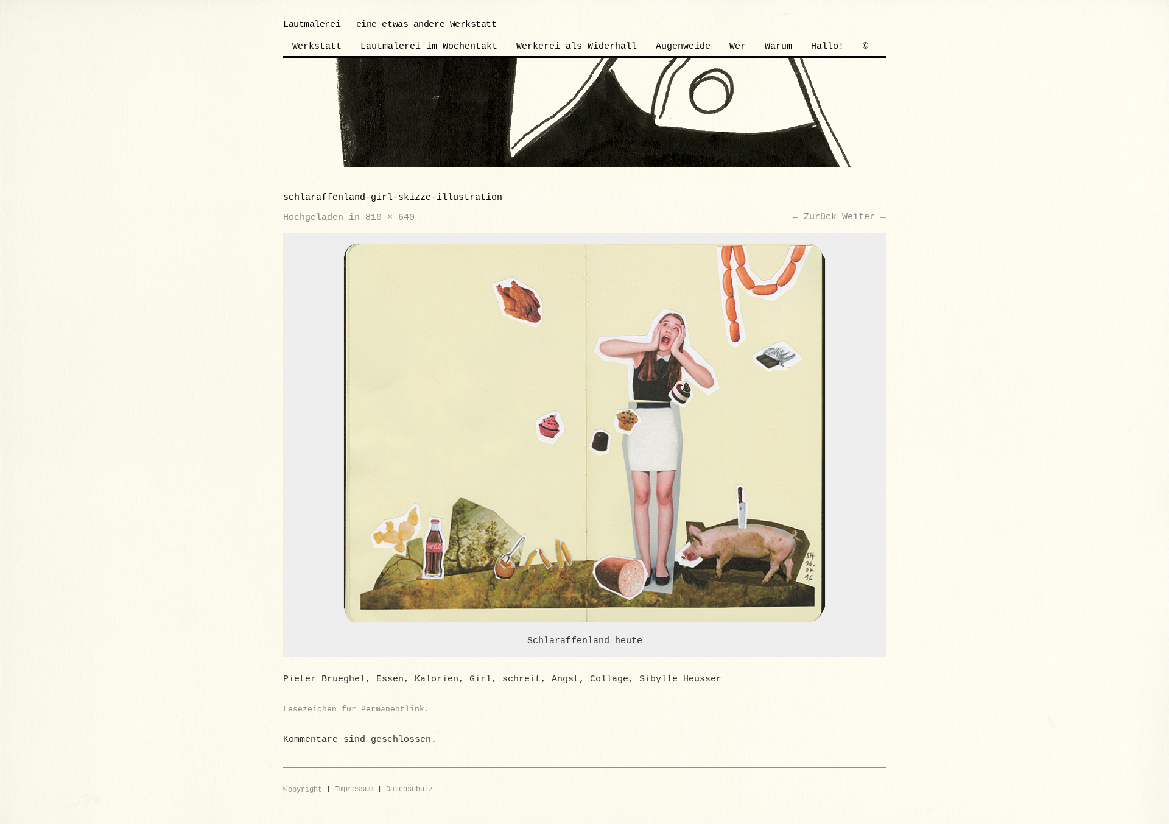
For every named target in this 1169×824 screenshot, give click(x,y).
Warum (778, 46)
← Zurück (815, 217)
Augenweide (683, 46)
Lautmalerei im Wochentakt (428, 46)
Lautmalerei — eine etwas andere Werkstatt (390, 24)
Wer (737, 46)
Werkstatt (317, 46)
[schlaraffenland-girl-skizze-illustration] (585, 433)
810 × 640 (390, 218)
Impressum (354, 790)
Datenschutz (409, 790)
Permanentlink (392, 709)
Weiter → (864, 217)
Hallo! (827, 46)
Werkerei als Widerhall (576, 46)
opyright (302, 790)
